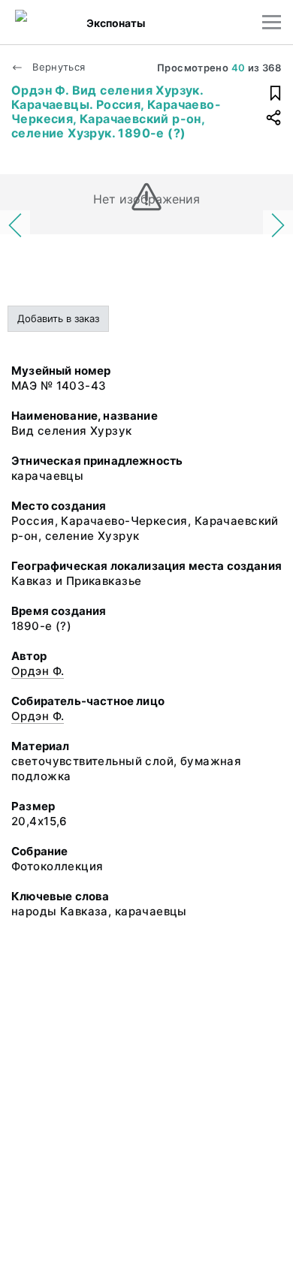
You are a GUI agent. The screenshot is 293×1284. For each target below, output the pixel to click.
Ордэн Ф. (37, 671)
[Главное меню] (271, 22)
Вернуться (57, 67)
